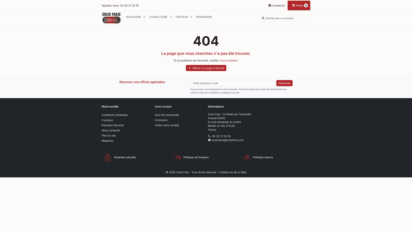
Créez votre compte (167, 125)
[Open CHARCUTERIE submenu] (171, 17)
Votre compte (163, 106)
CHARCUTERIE (158, 17)
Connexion (161, 120)
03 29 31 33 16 (221, 136)
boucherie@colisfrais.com (228, 140)
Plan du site (109, 135)
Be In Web (240, 172)
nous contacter (229, 60)
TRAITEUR (181, 17)
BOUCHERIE (133, 17)
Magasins (107, 140)
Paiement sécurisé (113, 125)
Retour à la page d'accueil (206, 68)
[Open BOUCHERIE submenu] (144, 17)
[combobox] (284, 18)
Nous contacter (111, 130)
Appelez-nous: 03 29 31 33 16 (120, 5)
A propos (107, 120)
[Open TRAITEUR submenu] (191, 17)
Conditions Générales (115, 114)
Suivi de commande (167, 114)
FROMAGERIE (204, 17)
